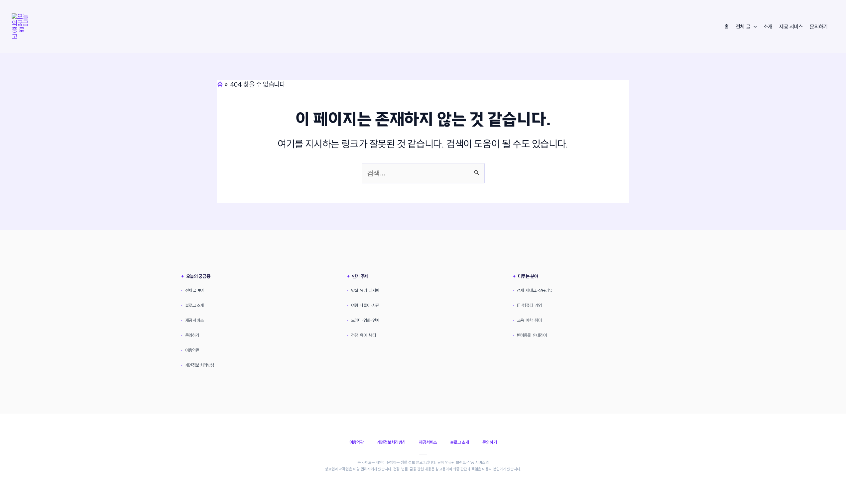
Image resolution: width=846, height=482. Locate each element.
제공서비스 (428, 442)
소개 (768, 26)
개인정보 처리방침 (197, 365)
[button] (753, 26)
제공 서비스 (791, 26)
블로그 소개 (192, 305)
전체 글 (743, 26)
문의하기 (819, 26)
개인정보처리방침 (391, 442)
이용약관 (190, 350)
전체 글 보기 (192, 290)
